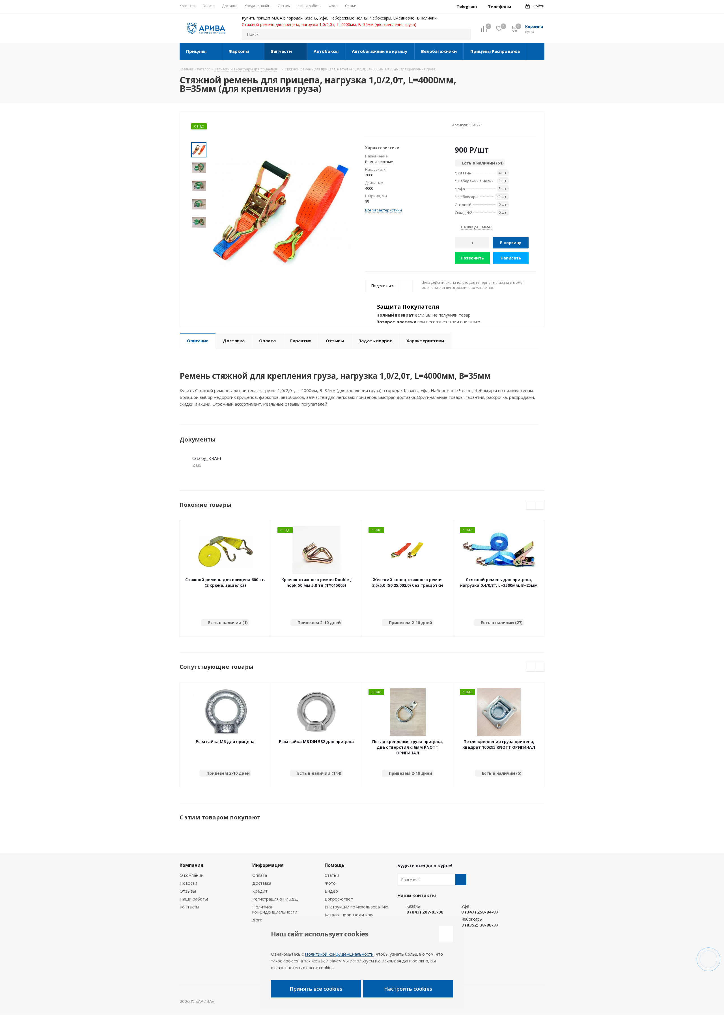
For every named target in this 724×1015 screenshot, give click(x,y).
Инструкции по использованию (356, 907)
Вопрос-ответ (339, 899)
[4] (384, 124)
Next (199, 235)
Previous (530, 505)
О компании (192, 875)
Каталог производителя (349, 914)
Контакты (189, 907)
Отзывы (188, 891)
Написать (511, 258)
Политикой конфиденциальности (339, 954)
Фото (330, 883)
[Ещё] (535, 51)
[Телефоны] (515, 6)
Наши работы (194, 899)
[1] (367, 124)
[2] (373, 124)
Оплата (259, 875)
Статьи (332, 875)
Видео (331, 891)
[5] (389, 124)
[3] (378, 124)
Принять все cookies (316, 988)
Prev (199, 137)
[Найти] (464, 34)
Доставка (261, 883)
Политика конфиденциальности (274, 909)
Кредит (260, 891)
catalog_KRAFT (207, 458)
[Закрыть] (446, 934)
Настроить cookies (408, 988)
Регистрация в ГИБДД (275, 899)
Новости (188, 883)
